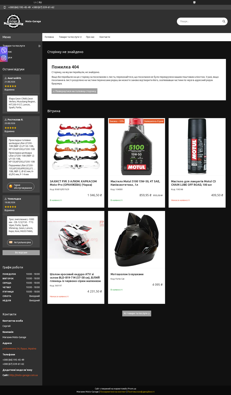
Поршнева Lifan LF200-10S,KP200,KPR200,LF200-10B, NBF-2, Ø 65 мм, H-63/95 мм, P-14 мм (22, 170)
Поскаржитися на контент (113, 392)
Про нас (90, 37)
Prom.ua (132, 389)
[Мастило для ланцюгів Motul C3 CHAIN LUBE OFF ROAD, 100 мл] (197, 146)
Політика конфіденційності (141, 392)
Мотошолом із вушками (127, 274)
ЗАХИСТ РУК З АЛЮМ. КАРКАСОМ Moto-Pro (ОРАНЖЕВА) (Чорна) (73, 183)
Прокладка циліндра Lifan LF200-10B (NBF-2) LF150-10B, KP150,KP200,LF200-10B (22, 157)
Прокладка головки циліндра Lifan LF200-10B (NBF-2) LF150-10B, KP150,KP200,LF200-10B (22, 144)
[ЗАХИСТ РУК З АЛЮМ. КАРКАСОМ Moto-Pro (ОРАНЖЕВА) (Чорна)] (75, 146)
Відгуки (7, 57)
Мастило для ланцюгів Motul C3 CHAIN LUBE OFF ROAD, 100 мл (193, 183)
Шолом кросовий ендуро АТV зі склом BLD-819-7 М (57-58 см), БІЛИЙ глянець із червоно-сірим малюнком (75, 277)
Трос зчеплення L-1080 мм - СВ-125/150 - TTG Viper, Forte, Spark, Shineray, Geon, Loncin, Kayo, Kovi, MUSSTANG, (21, 225)
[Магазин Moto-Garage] (13, 21)
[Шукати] (224, 21)
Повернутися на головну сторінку (75, 91)
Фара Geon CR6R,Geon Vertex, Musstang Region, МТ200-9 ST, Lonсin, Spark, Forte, (22, 103)
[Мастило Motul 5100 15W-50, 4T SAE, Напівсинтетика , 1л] (136, 146)
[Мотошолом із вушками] (136, 239)
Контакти (105, 37)
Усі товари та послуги (135, 313)
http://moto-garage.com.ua (24, 375)
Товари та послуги (69, 37)
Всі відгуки (21, 252)
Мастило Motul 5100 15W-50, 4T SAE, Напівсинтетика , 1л (135, 183)
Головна (49, 37)
